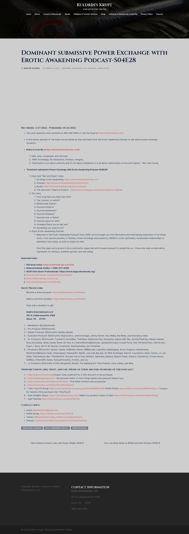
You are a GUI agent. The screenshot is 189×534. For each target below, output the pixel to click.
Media (67, 14)
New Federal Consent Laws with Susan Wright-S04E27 (57, 443)
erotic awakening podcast (57, 428)
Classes (159, 14)
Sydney (68, 529)
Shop (103, 14)
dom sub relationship (31, 428)
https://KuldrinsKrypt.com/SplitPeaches (61, 399)
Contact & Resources (52, 14)
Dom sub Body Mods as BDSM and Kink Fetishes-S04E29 (132, 443)
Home (28, 14)
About (37, 14)
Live (85, 68)
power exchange (79, 428)
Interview (77, 68)
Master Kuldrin (32, 68)
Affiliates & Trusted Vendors (85, 14)
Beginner (66, 68)
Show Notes (103, 68)
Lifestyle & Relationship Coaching (123, 14)
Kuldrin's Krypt (94, 5)
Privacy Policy (147, 14)
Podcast (92, 68)
